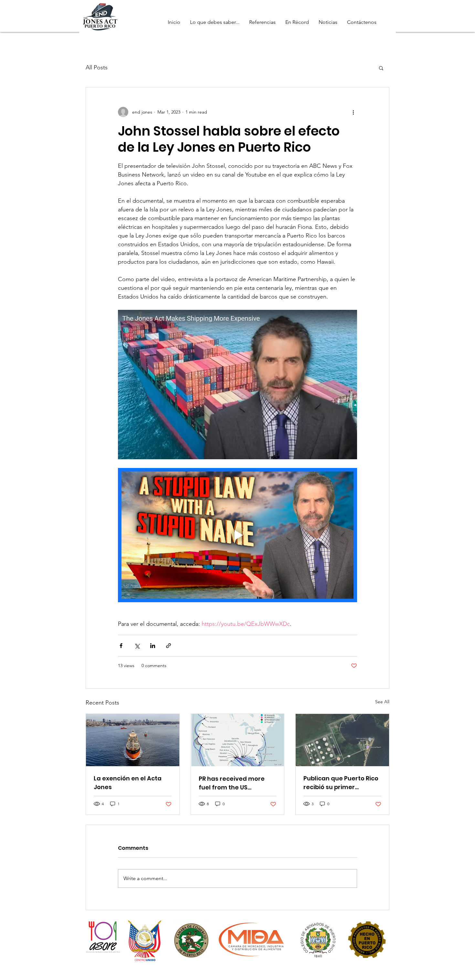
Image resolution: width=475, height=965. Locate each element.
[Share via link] (168, 646)
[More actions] (353, 112)
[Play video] (237, 535)
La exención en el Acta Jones (128, 782)
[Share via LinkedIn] (153, 646)
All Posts (97, 67)
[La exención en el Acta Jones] (132, 740)
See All (382, 702)
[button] (381, 67)
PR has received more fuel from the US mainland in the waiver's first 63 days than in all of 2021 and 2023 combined (237, 783)
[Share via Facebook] (121, 646)
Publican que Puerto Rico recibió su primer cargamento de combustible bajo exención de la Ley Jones (341, 782)
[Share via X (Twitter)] (137, 646)
